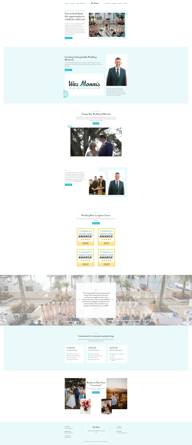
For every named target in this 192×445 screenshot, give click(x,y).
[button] (84, 84)
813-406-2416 (94, 441)
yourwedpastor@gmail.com (103, 441)
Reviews (120, 3)
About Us (67, 3)
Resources (114, 3)
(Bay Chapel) (79, 180)
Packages (72, 3)
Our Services (107, 3)
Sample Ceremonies (80, 3)
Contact (125, 3)
